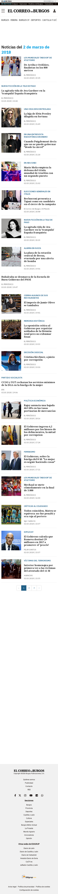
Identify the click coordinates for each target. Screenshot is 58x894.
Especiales (29, 822)
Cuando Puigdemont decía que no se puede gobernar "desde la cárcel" (40, 144)
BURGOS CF (24, 20)
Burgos (5, 20)
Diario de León (29, 848)
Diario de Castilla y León (29, 852)
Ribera (14, 20)
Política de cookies (43, 887)
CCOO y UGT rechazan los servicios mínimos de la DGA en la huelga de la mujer (28, 384)
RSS (29, 790)
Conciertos (49, 4)
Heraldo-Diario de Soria (29, 858)
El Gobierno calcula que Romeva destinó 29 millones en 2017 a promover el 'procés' (38, 541)
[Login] (54, 11)
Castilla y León (29, 815)
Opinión (29, 838)
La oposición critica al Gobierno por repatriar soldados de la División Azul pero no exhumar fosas (38, 331)
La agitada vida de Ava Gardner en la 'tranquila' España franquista (23, 92)
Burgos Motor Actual (29, 825)
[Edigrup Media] (29, 876)
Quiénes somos (29, 780)
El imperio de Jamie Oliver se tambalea (39, 304)
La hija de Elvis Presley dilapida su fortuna (37, 115)
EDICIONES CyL (49, 1)
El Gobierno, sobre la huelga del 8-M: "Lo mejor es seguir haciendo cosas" (39, 459)
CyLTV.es (29, 862)
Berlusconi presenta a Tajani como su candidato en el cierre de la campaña (40, 201)
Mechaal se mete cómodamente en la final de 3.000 (39, 487)
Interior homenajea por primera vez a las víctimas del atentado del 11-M (39, 568)
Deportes (29, 812)
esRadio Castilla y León (29, 865)
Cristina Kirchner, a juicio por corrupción (39, 358)
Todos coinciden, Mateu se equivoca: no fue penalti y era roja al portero (40, 513)
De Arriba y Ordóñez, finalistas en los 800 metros (36, 67)
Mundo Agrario (29, 832)
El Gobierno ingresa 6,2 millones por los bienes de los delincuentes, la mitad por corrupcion (40, 431)
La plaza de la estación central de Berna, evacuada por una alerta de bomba (39, 257)
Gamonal (23, 4)
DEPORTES (36, 20)
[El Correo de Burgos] (28, 10)
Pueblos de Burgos (36, 4)
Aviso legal (12, 887)
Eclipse (15, 4)
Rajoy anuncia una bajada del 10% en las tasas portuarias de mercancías (40, 408)
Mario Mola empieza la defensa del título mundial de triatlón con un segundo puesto (38, 172)
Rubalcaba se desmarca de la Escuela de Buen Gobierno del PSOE (25, 278)
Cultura (29, 818)
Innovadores (29, 835)
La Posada (29, 828)
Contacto (29, 786)
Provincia (29, 808)
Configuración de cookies (29, 890)
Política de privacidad (26, 887)
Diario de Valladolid (29, 855)
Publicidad (29, 783)
